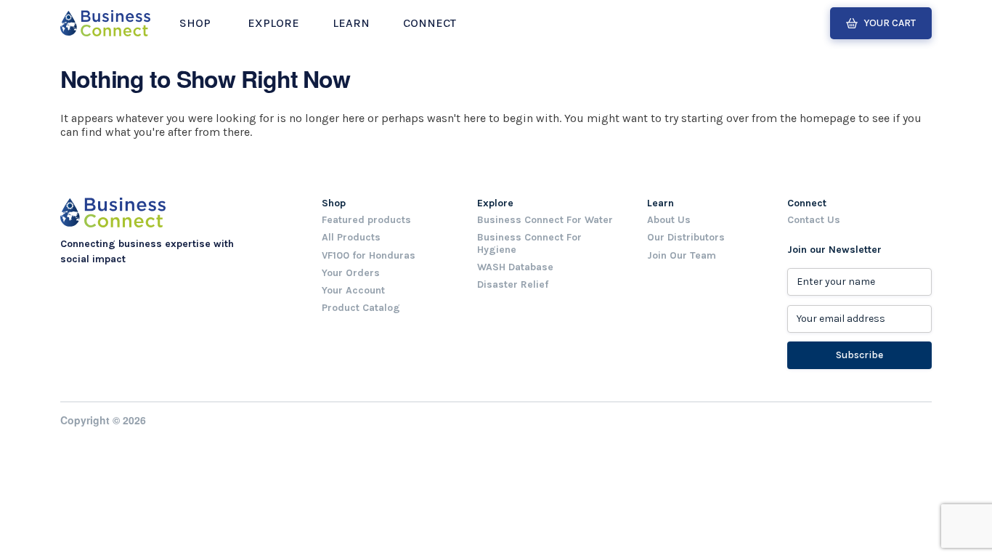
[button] (195, 23)
